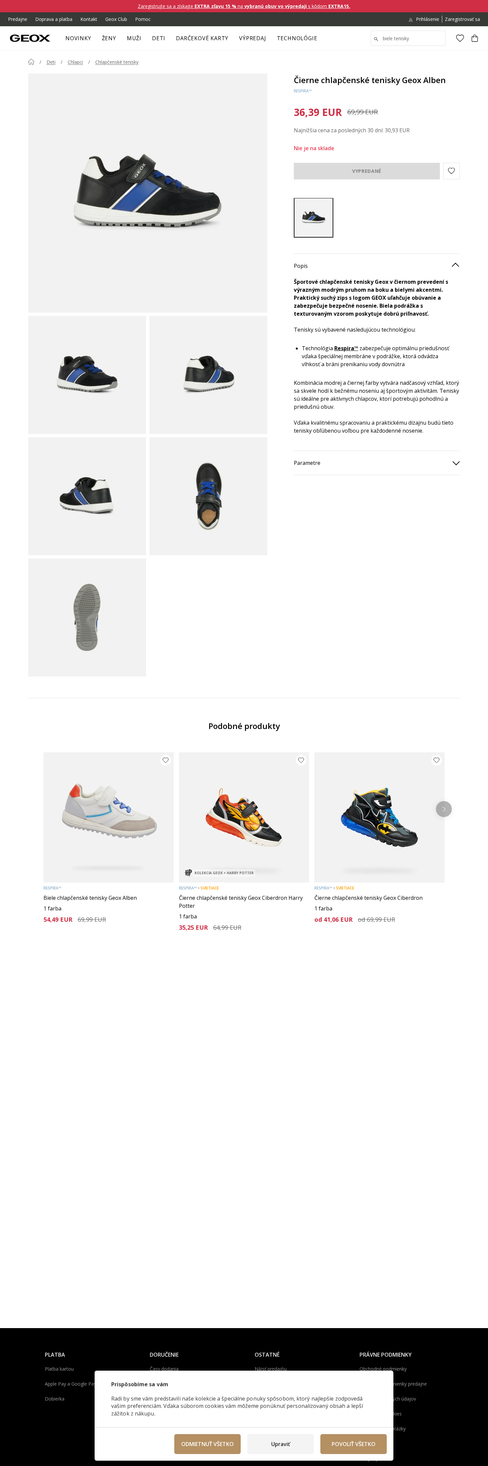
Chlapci (75, 62)
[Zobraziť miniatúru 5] (87, 618)
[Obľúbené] (460, 38)
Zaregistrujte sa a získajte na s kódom (244, 6)
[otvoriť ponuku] (120, 40)
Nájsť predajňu (271, 1369)
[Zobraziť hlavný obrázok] (147, 193)
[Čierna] (313, 217)
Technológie (297, 38)
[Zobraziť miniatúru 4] (208, 496)
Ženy (109, 38)
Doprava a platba (53, 19)
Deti (158, 38)
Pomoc (143, 19)
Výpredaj (252, 38)
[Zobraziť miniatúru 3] (87, 496)
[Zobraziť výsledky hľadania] (376, 39)
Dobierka (54, 1399)
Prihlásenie (427, 19)
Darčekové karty (202, 38)
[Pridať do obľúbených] (165, 760)
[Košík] (474, 38)
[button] (451, 170)
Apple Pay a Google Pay (70, 1384)
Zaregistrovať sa (462, 19)
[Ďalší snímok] (444, 809)
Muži (134, 38)
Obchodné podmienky (383, 1369)
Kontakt (88, 19)
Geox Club (116, 19)
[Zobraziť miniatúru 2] (208, 375)
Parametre (307, 462)
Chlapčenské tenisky (116, 62)
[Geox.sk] (30, 38)
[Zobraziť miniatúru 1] (87, 375)
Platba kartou (59, 1369)
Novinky (78, 38)
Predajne (17, 19)
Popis (301, 265)
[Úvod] (31, 62)
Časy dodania (164, 1369)
